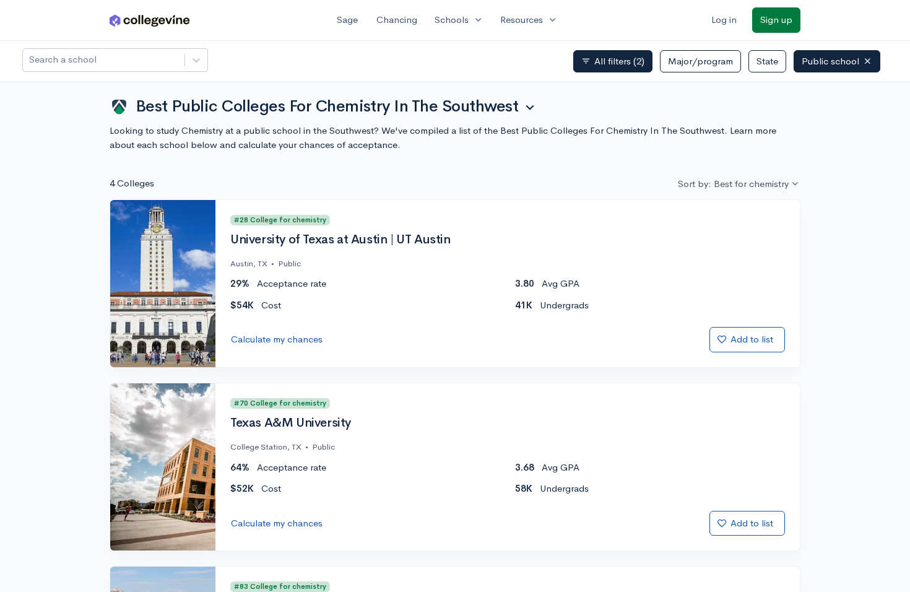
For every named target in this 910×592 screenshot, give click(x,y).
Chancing (396, 19)
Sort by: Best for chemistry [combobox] (733, 183)
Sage (347, 19)
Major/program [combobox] (700, 61)
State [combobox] (767, 61)
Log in (724, 19)
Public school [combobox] (830, 61)
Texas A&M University (290, 423)
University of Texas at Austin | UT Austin (340, 239)
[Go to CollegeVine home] (150, 20)
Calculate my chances (277, 339)
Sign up (776, 19)
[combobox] (30, 60)
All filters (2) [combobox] (612, 61)
